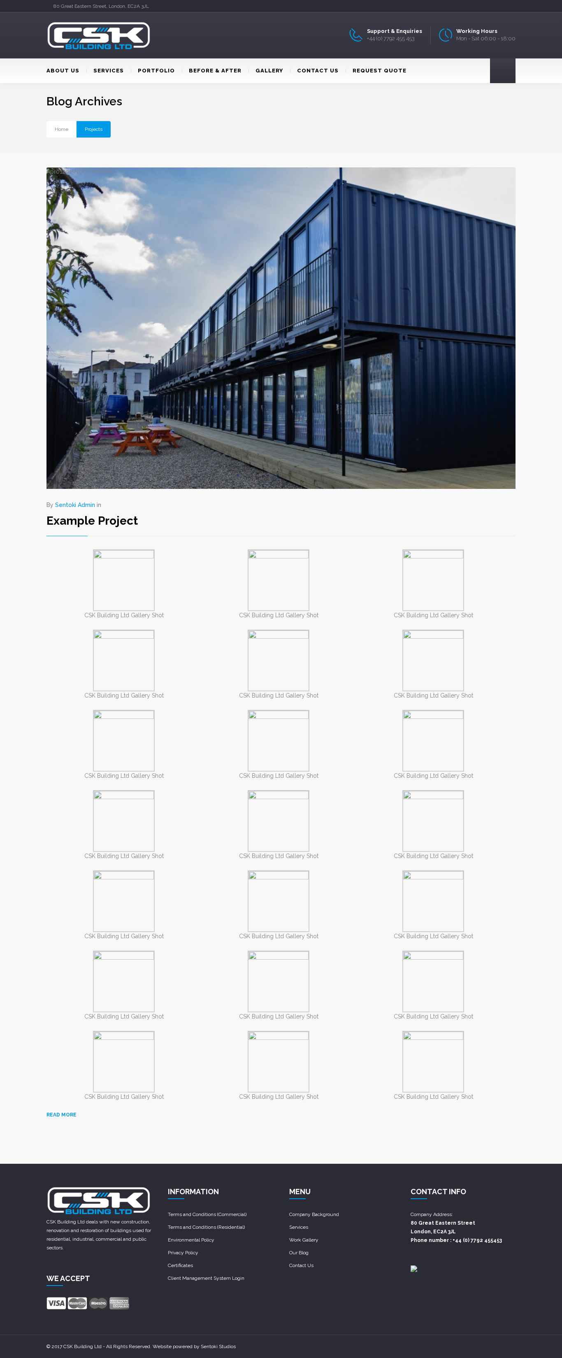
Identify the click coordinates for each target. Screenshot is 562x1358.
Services (298, 1227)
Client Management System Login (206, 1278)
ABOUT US (62, 70)
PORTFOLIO (156, 70)
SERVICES (108, 70)
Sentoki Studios (218, 1346)
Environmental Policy (191, 1240)
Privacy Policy (183, 1253)
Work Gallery (303, 1240)
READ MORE (61, 1115)
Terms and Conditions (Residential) (206, 1227)
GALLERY (269, 70)
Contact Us (301, 1265)
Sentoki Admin (75, 505)
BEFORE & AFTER (215, 70)
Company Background (314, 1214)
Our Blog (299, 1253)
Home (61, 129)
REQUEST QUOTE (379, 70)
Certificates (180, 1265)
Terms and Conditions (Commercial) (207, 1214)
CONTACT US (318, 70)
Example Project (92, 521)
